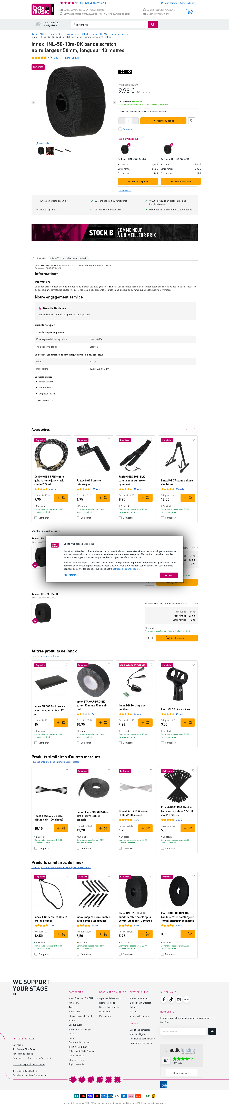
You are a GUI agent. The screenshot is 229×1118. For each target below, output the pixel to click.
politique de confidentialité (126, 568)
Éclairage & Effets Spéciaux (82, 1051)
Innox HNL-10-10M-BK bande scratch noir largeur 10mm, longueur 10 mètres (177, 916)
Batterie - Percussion (79, 1042)
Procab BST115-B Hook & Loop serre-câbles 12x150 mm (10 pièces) (177, 811)
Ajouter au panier (179, 582)
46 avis (52, 489)
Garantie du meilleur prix (158, 14)
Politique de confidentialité (142, 1038)
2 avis (94, 714)
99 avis (137, 714)
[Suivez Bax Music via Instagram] (179, 999)
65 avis (95, 925)
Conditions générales (140, 1029)
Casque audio (75, 1024)
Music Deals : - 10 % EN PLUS (83, 998)
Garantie (134, 1011)
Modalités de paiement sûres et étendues (170, 209)
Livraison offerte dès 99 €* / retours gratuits (84, 10)
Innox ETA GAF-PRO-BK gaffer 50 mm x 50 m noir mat (92, 705)
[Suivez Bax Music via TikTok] (171, 999)
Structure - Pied (76, 1059)
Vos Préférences (71, 574)
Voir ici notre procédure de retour (29, 1064)
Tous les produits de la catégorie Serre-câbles (55, 761)
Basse (72, 1037)
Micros (72, 1020)
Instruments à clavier (79, 1046)
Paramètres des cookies (142, 1042)
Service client (139, 992)
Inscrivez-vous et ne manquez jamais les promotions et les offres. (187, 1020)
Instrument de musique (80, 1029)
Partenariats (105, 1015)
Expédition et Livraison (140, 1002)
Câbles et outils (76, 1055)
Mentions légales (138, 1034)
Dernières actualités (109, 1007)
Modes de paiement (139, 998)
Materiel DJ (74, 1011)
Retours (133, 1007)
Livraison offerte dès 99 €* (54, 200)
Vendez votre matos (139, 1015)
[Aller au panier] (189, 10)
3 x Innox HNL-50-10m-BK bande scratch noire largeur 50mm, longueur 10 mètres (167, 603)
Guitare (72, 1033)
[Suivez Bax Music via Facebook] (163, 999)
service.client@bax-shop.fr (33, 1075)
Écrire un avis (72, 57)
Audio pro (73, 1007)
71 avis (137, 489)
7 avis (179, 819)
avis (57, 57)
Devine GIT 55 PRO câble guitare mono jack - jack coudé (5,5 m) (49, 480)
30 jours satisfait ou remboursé (161, 10)
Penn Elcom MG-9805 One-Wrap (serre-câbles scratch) (93, 815)
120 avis (96, 489)
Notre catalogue (107, 1002)
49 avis (179, 714)
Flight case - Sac (77, 1064)
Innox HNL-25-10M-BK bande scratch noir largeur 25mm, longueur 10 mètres (135, 916)
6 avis (179, 925)
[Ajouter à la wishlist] (191, 120)
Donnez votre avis (181, 1073)
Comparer (43, 517)
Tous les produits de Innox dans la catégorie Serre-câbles (61, 867)
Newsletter (104, 1011)
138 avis (180, 489)
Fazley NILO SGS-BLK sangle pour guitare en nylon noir (132, 480)
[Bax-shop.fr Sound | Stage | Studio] (43, 9)
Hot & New (74, 1002)
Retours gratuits (49, 209)
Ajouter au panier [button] (165, 120)
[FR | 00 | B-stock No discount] (115, 232)
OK (170, 575)
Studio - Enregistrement (80, 1015)
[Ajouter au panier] (61, 498)
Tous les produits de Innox (45, 655)
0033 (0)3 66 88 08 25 (27, 1070)
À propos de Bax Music (110, 998)
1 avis (137, 925)
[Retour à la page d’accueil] (38, 24)
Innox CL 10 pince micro (175, 709)
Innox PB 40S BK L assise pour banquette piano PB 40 (49, 710)
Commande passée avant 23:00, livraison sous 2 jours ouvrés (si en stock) (97, 14)
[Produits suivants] (195, 429)
